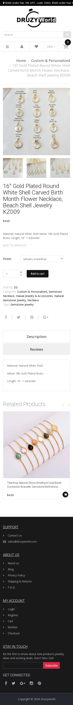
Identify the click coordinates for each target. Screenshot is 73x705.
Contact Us (15, 535)
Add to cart (37, 273)
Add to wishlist (15, 245)
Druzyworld (48, 699)
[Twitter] (18, 317)
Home (21, 60)
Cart (10, 621)
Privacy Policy (16, 575)
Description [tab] (36, 336)
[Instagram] (31, 683)
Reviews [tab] (36, 349)
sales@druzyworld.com (22, 541)
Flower (7, 259)
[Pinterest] (39, 683)
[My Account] (21, 47)
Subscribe (51, 665)
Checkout (14, 633)
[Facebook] (5, 317)
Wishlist (12, 627)
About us (13, 563)
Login (11, 609)
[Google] (45, 317)
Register (13, 615)
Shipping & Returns (20, 581)
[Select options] (65, 494)
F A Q (11, 587)
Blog (11, 569)
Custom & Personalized (50, 60)
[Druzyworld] (36, 14)
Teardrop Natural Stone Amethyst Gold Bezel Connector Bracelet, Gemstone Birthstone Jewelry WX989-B (34, 485)
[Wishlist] (36, 47)
